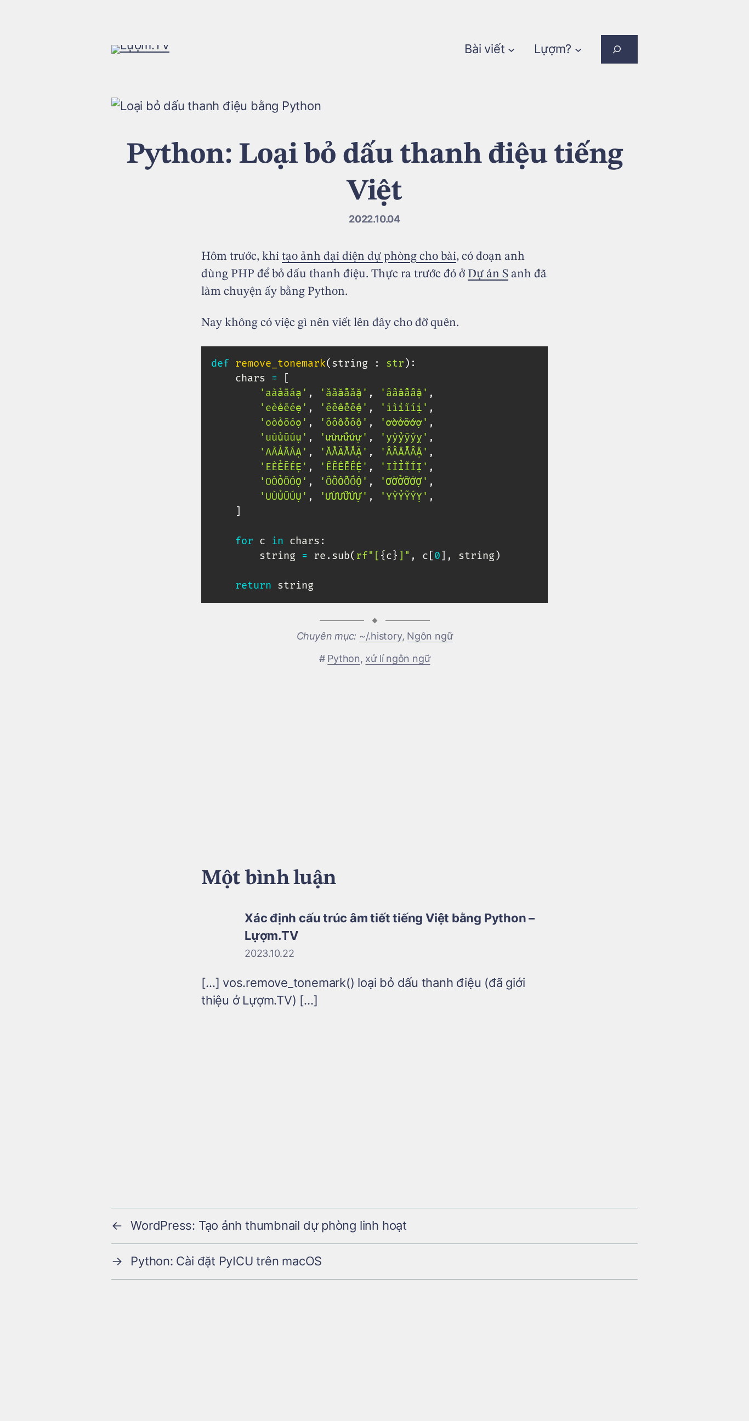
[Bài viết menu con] (511, 49)
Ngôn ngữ (429, 636)
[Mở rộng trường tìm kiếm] (619, 49)
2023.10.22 (269, 953)
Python (343, 658)
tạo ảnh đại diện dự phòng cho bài (369, 256)
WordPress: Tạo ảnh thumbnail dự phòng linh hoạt (268, 1225)
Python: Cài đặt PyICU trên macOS (226, 1261)
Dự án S (488, 274)
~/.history (380, 636)
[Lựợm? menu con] (578, 49)
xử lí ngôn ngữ (397, 658)
